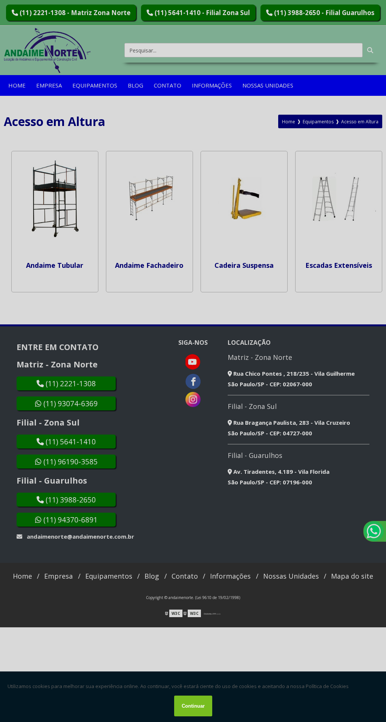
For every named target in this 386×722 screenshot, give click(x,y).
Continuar (193, 706)
